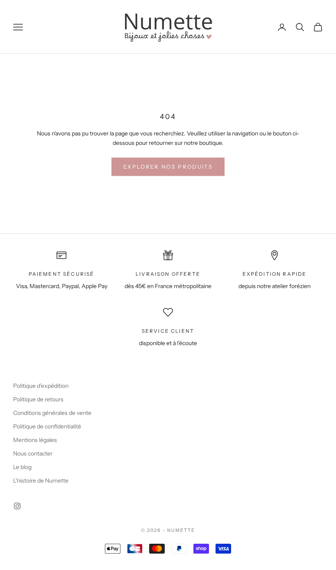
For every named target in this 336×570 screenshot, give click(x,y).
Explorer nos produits (168, 166)
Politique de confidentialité (47, 426)
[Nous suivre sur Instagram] (17, 506)
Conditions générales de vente (52, 413)
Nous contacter (32, 453)
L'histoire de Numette (40, 480)
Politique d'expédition (40, 385)
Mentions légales (35, 440)
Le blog (22, 467)
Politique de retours (38, 399)
